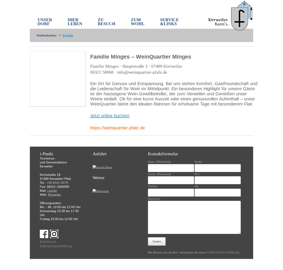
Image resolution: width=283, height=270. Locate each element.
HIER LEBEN (75, 21)
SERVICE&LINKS (169, 21)
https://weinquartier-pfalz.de (117, 127)
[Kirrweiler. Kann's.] (230, 15)
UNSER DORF (45, 21)
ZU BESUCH (106, 21)
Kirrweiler (54, 194)
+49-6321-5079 (57, 182)
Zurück (68, 35)
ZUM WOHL (138, 21)
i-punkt (52, 190)
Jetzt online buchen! (110, 115)
